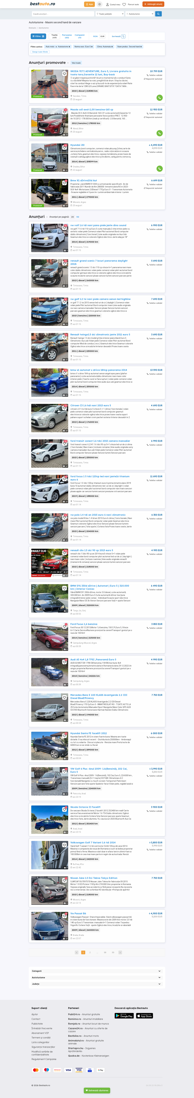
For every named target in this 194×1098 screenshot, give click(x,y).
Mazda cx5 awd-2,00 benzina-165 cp (91, 109)
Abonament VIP (40, 1033)
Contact (36, 1019)
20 (72, 217)
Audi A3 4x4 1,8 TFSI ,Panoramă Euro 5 (93, 659)
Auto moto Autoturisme (57, 46)
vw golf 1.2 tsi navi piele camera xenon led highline (100, 299)
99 (113, 952)
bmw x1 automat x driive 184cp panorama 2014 (98, 370)
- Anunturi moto (83, 1035)
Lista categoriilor (40, 1042)
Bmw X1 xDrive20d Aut (83, 180)
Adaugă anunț (154, 4)
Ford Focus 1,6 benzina (83, 624)
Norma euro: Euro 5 (83, 47)
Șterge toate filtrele (40, 52)
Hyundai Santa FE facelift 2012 (88, 733)
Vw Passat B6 (78, 913)
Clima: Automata (104, 47)
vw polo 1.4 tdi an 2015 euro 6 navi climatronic (98, 514)
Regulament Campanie (44, 1059)
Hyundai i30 (77, 145)
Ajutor (35, 1014)
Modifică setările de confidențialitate (42, 1053)
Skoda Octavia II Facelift (85, 807)
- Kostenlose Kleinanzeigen (88, 1055)
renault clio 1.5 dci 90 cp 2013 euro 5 (91, 550)
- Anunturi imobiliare (85, 1019)
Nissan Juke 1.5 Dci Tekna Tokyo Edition (93, 878)
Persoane (67, 36)
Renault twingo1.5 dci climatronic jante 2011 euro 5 (100, 334)
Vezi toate (76, 63)
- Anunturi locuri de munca (88, 1023)
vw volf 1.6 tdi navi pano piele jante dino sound (98, 225)
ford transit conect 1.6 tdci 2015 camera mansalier (100, 440)
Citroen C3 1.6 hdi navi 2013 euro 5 (90, 405)
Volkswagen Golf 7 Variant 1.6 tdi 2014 (93, 842)
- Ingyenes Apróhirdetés (82, 1050)
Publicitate (37, 1023)
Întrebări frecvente (42, 1028)
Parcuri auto (133, 4)
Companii (80, 36)
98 (105, 952)
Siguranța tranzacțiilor (43, 1047)
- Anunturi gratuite (84, 1014)
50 (77, 217)
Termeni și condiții (41, 1037)
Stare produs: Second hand (128, 47)
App (91, 4)
